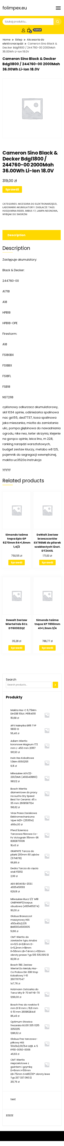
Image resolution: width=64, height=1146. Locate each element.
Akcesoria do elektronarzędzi (37, 203)
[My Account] (23, 30)
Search (11, 679)
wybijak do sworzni (14, 214)
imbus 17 (30, 210)
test (13, 1099)
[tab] (31, 235)
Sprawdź (12, 189)
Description (16, 235)
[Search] (55, 685)
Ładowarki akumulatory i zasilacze (25, 207)
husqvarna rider (13, 210)
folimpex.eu (14, 8)
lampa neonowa (47, 210)
